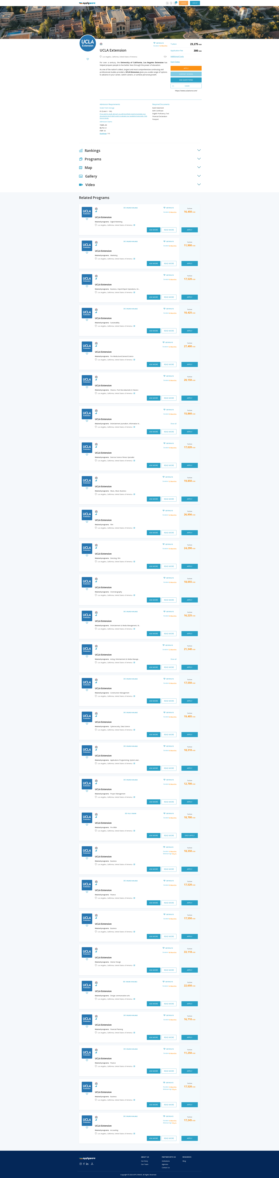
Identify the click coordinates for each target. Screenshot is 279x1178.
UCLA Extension (103, 217)
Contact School (186, 74)
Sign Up (194, 3)
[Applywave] (87, 3)
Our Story (144, 1161)
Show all (173, 424)
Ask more (153, 230)
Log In (183, 3)
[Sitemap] (92, 1164)
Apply (186, 68)
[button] (139, 150)
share (187, 86)
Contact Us (166, 1168)
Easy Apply (190, 835)
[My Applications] (171, 3)
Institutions (166, 1161)
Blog (184, 1161)
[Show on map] (134, 225)
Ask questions (186, 80)
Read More (169, 230)
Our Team (144, 1164)
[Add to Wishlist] (88, 59)
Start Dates (175, 62)
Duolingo (103, 134)
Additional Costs (177, 56)
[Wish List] (167, 3)
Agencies (165, 1164)
